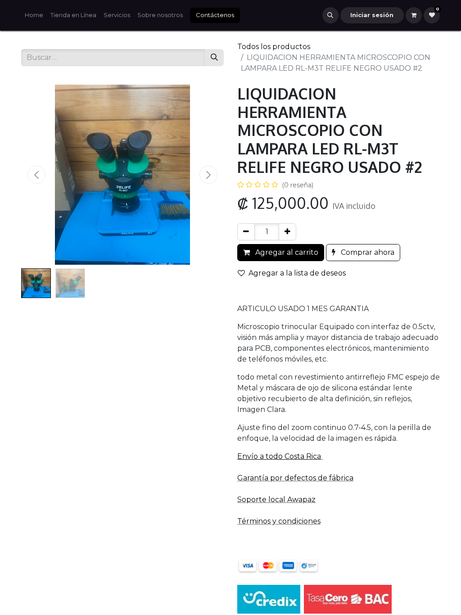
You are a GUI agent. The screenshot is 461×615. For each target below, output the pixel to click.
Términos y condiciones (279, 521)
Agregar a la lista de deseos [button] (297, 273)
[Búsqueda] (214, 57)
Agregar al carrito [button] (285, 252)
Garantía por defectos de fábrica (295, 478)
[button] (330, 15)
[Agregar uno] (287, 231)
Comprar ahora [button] (366, 252)
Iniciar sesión (371, 14)
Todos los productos (273, 46)
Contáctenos (215, 14)
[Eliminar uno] (246, 231)
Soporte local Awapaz (276, 499)
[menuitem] (34, 15)
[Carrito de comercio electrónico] (414, 15)
